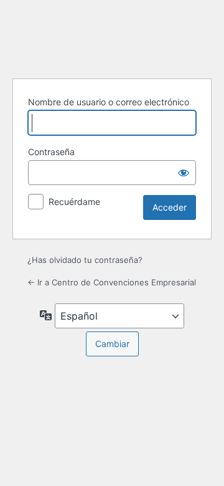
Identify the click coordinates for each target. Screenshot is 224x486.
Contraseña (51, 151)
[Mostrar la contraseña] (183, 172)
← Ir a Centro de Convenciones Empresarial (111, 282)
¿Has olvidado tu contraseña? (84, 260)
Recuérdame (74, 201)
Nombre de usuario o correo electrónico (108, 102)
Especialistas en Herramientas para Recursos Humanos (112, 37)
